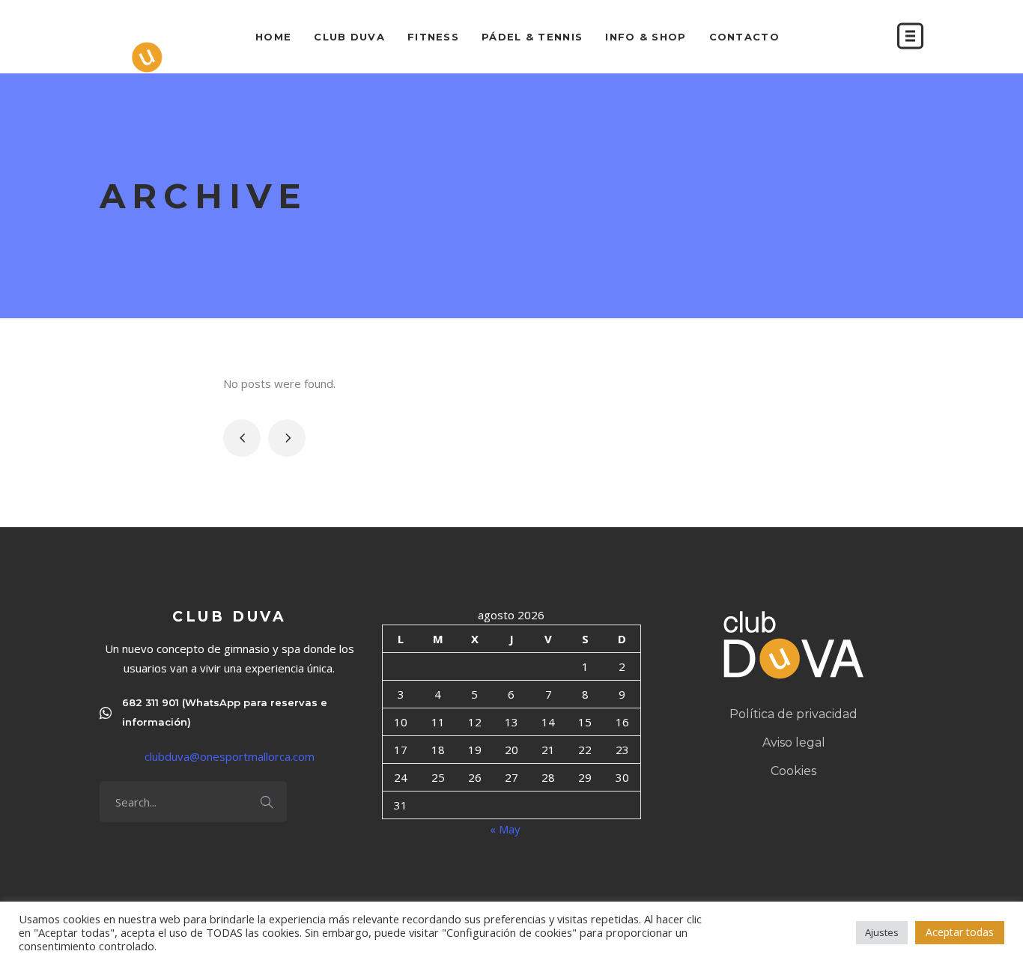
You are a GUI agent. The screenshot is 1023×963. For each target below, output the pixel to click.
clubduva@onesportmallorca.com (230, 756)
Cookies (793, 771)
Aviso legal (793, 742)
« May (505, 828)
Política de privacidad (793, 714)
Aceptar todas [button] (960, 932)
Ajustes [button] (882, 932)
